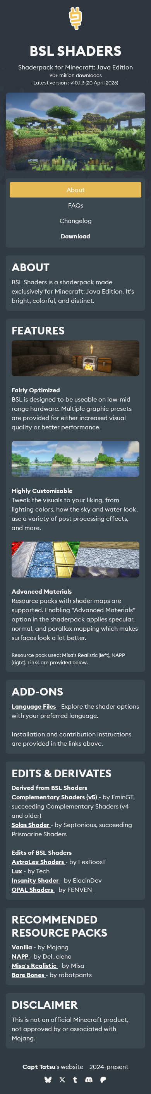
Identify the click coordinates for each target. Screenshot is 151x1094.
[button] (16, 132)
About (76, 190)
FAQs (75, 205)
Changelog (76, 221)
